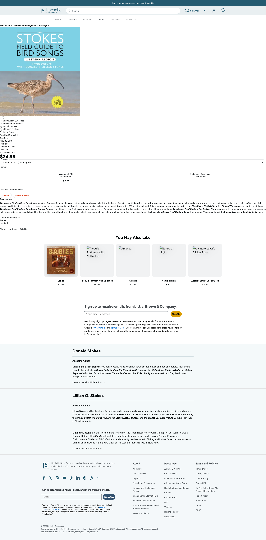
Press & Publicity (141, 513)
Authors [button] (73, 19)
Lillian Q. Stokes (16, 120)
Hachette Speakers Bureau (176, 487)
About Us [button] (131, 19)
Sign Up (176, 314)
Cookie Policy (202, 478)
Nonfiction (5, 223)
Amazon (5, 195)
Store (101, 19)
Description (6, 199)
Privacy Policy (202, 473)
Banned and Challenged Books (144, 489)
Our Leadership (140, 473)
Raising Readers (171, 511)
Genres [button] (58, 19)
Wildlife (24, 229)
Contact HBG (170, 497)
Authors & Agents (172, 468)
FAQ (166, 502)
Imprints (115, 19)
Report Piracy (202, 495)
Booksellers (169, 516)
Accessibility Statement (144, 500)
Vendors (168, 506)
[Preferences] (205, 11)
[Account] (214, 10)
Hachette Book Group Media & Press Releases (146, 507)
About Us (137, 468)
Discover (87, 19)
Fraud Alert (201, 500)
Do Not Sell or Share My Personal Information (207, 489)
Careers (167, 492)
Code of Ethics (202, 482)
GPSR (198, 510)
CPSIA (199, 505)
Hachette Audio (7, 146)
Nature (3, 229)
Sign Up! (194, 10)
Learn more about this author (87, 382)
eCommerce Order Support (176, 482)
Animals (13, 229)
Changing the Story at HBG (145, 495)
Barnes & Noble (22, 195)
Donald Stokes (15, 123)
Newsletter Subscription (144, 482)
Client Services (171, 473)
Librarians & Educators (174, 478)
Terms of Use (202, 468)
